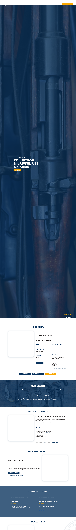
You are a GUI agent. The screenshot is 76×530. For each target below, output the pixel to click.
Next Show (31, 4)
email (44, 442)
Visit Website (13, 498)
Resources (50, 4)
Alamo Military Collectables (47, 432)
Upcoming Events (40, 4)
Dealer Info (58, 4)
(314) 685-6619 (67, 317)
